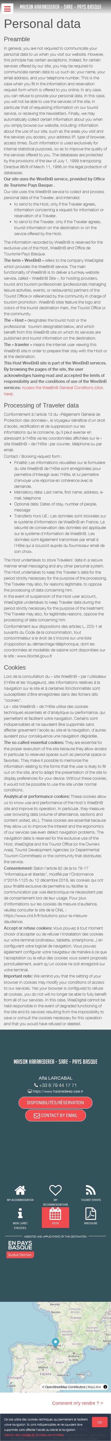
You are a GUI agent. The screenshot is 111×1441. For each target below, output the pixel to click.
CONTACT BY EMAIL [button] (58, 1115)
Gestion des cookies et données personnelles (34, 1435)
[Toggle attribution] (105, 1387)
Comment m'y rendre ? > (77, 1403)
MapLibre (94, 1386)
